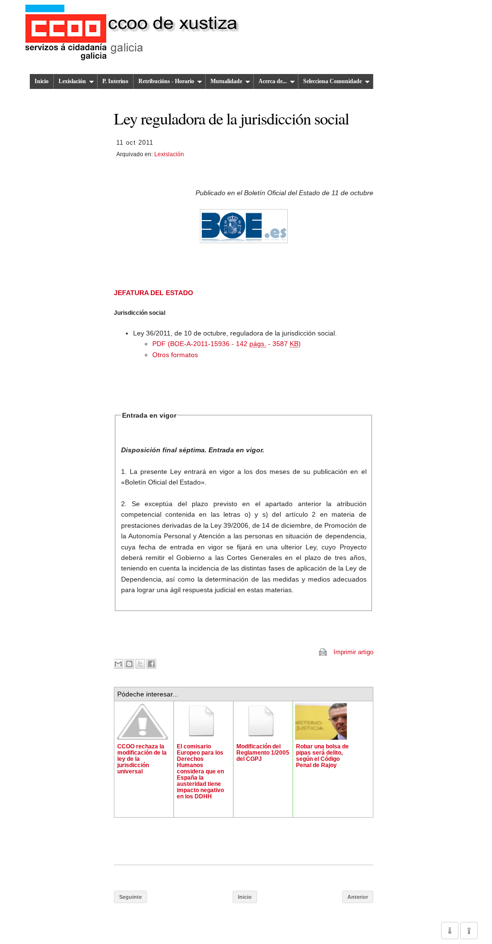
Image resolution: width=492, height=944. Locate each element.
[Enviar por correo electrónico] (118, 664)
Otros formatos (175, 355)
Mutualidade (226, 81)
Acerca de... (272, 81)
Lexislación (72, 81)
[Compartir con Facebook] (151, 664)
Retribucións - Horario (166, 81)
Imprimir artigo (353, 652)
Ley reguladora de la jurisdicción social (231, 118)
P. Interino (115, 81)
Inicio (42, 81)
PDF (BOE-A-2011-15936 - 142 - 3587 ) (226, 344)
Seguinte (130, 897)
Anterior (357, 897)
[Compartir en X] (140, 664)
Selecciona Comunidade (332, 81)
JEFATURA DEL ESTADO (153, 293)
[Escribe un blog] (129, 664)
